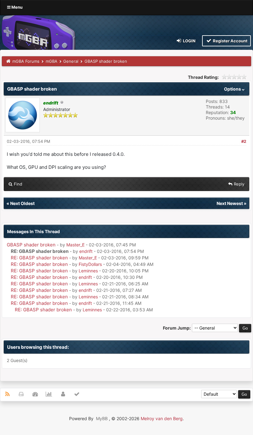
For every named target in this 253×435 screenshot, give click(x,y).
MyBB (102, 418)
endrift (86, 251)
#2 (243, 141)
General (70, 61)
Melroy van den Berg (162, 418)
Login (189, 40)
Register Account (229, 40)
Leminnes (88, 270)
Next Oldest (22, 203)
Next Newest (230, 203)
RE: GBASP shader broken (39, 258)
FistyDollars (90, 264)
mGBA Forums (25, 61)
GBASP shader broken (31, 245)
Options (233, 89)
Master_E (75, 244)
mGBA (51, 61)
